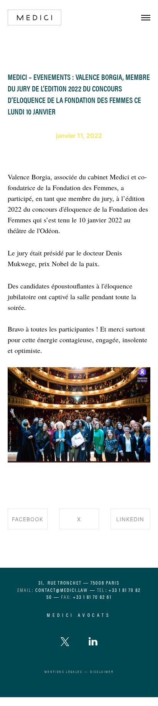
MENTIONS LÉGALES (63, 671)
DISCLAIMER (102, 671)
